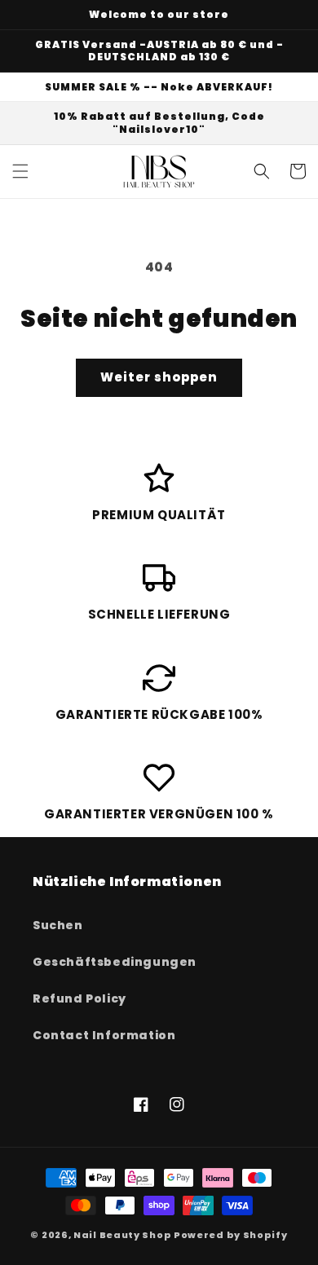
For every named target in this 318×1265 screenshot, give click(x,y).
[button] (20, 171)
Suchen (58, 925)
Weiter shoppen (159, 377)
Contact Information (104, 1035)
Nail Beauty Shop (122, 1234)
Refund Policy (79, 998)
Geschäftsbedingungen (115, 962)
